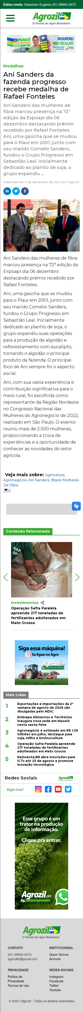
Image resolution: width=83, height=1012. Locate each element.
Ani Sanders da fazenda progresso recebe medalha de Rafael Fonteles (36, 85)
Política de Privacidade (16, 978)
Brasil (56, 480)
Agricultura (55, 475)
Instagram (56, 976)
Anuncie (55, 959)
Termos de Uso (18, 985)
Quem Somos (59, 954)
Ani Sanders (39, 480)
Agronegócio (15, 480)
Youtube (55, 990)
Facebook (56, 981)
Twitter (54, 985)
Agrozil (73, 182)
